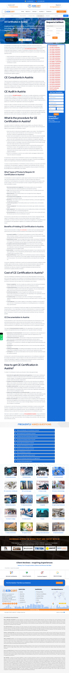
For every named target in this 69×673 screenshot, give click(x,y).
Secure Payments (27, 576)
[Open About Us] (30, 11)
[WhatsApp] (1, 335)
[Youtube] (11, 603)
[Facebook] (3, 603)
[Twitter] (9, 603)
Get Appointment (55, 7)
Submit (65, 15)
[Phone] (1, 338)
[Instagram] (5, 603)
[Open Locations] (44, 11)
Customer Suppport (42, 576)
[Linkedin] (7, 603)
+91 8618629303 (13, 7)
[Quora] (16, 603)
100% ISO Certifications (11, 576)
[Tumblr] (12, 603)
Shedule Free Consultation (10, 35)
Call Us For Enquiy (57, 576)
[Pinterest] (14, 603)
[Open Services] (36, 11)
